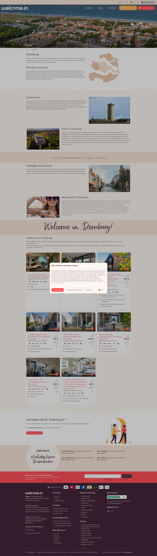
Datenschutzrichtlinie (57, 283)
